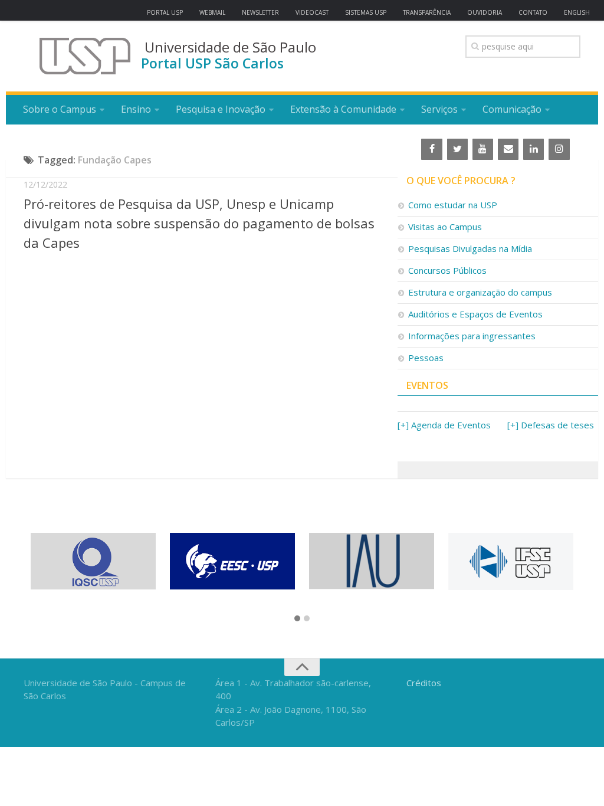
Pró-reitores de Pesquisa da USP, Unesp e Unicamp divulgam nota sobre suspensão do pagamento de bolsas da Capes (199, 223)
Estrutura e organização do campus (480, 292)
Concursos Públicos (447, 270)
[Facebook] (431, 149)
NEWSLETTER (260, 12)
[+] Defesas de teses (550, 425)
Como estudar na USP (452, 205)
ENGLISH (577, 12)
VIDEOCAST (312, 12)
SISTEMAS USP (365, 12)
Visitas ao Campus (445, 226)
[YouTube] (482, 149)
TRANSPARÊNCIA (427, 12)
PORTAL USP (165, 12)
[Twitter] (457, 149)
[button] (297, 618)
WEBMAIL (212, 12)
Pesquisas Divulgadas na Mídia (470, 248)
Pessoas (426, 357)
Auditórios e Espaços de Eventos (475, 314)
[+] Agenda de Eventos (444, 425)
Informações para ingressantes (472, 336)
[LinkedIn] (533, 149)
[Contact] (508, 149)
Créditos (423, 683)
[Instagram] (559, 149)
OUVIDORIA (484, 12)
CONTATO (532, 12)
